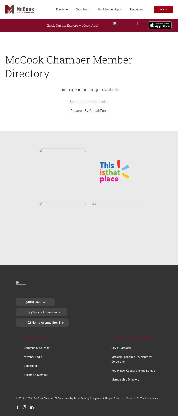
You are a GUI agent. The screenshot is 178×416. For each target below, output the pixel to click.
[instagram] (24, 407)
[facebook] (17, 407)
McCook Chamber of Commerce (52, 398)
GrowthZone (98, 111)
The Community (149, 398)
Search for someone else (89, 101)
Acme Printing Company (87, 398)
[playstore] (125, 23)
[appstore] (160, 23)
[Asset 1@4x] (19, 7)
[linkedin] (32, 407)
